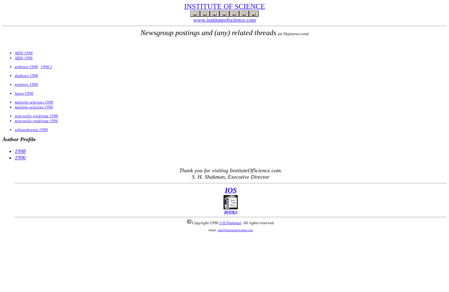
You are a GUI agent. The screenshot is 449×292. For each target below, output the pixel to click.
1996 (20, 158)
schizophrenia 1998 (31, 129)
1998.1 (46, 66)
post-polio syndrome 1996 (36, 121)
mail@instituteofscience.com (235, 230)
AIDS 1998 (24, 53)
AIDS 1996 (24, 58)
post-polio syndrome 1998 (36, 116)
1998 (20, 151)
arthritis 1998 (26, 66)
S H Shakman (230, 223)
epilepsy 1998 (26, 84)
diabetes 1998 (26, 75)
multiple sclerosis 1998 (34, 102)
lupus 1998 (24, 93)
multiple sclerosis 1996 (34, 107)
